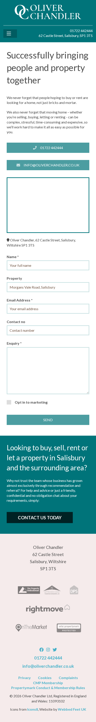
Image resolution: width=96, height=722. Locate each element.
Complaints (68, 677)
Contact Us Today (40, 517)
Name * (13, 257)
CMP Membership (48, 683)
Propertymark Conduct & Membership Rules (48, 688)
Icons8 (32, 709)
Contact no (16, 322)
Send (48, 420)
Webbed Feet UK (72, 709)
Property (14, 278)
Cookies (45, 677)
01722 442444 (51, 148)
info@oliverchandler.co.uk (51, 165)
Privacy (24, 677)
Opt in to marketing (31, 402)
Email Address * (20, 300)
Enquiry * (14, 343)
